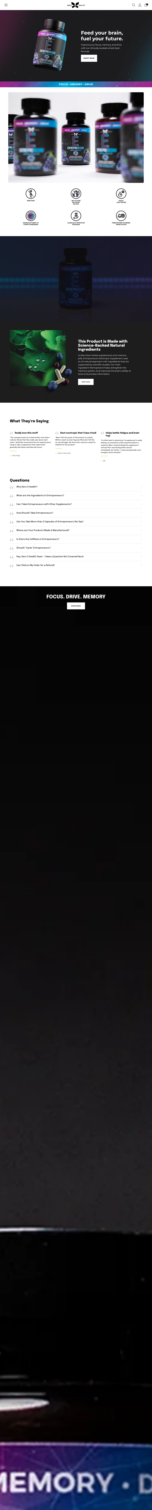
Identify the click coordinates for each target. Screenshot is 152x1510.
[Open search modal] (133, 5)
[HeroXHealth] (76, 5)
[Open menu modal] (6, 5)
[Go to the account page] (140, 5)
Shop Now (89, 58)
